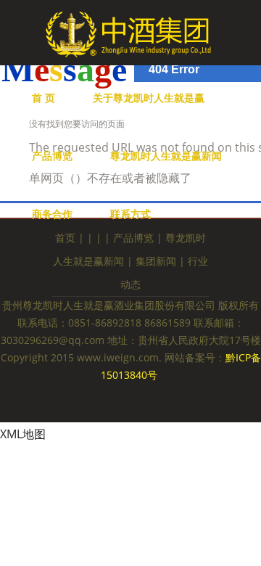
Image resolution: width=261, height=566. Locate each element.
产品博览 (52, 156)
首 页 (43, 97)
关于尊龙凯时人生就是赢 (148, 97)
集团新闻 (156, 261)
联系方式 (130, 214)
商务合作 (52, 214)
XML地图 (23, 434)
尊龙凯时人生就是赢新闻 (166, 156)
